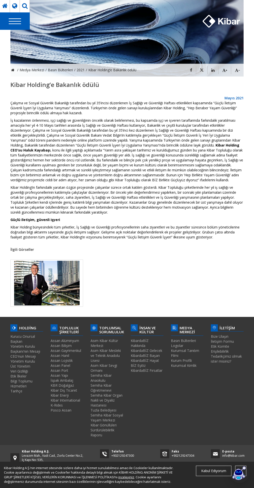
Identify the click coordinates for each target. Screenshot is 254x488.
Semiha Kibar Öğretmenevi (101, 388)
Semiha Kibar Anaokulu (101, 378)
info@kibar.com (233, 455)
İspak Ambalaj (62, 380)
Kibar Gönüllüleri (104, 425)
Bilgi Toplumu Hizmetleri (21, 383)
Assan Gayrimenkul (66, 350)
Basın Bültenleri (183, 340)
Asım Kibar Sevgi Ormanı (104, 368)
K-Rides (57, 405)
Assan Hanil (60, 355)
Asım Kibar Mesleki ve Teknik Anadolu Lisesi (106, 355)
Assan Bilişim (61, 345)
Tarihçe (16, 391)
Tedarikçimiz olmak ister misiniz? (226, 359)
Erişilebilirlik (220, 351)
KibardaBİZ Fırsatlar (146, 370)
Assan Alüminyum (65, 340)
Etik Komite (220, 346)
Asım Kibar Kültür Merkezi (104, 343)
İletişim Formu (222, 341)
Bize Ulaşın (219, 336)
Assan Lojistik (62, 360)
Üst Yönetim (20, 366)
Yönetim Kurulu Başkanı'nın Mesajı (25, 349)
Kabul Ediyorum (213, 470)
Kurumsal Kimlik (183, 365)
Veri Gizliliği (19, 371)
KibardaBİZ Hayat (145, 360)
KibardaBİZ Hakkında (140, 343)
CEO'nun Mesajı (23, 356)
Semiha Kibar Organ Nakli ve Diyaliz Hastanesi (107, 400)
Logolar (177, 345)
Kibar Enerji (60, 395)
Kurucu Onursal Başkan (22, 339)
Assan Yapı (59, 375)
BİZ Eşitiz (138, 365)
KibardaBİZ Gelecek (146, 350)
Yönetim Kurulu (22, 361)
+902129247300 (122, 455)
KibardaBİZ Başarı (145, 355)
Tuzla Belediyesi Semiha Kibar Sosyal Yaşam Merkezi (107, 415)
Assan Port (59, 370)
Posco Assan (61, 410)
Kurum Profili (181, 360)
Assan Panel (60, 365)
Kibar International (65, 400)
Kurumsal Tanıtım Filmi (185, 353)
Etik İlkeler (18, 376)
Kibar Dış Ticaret (64, 390)
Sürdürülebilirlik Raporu (102, 432)
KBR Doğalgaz (62, 385)
